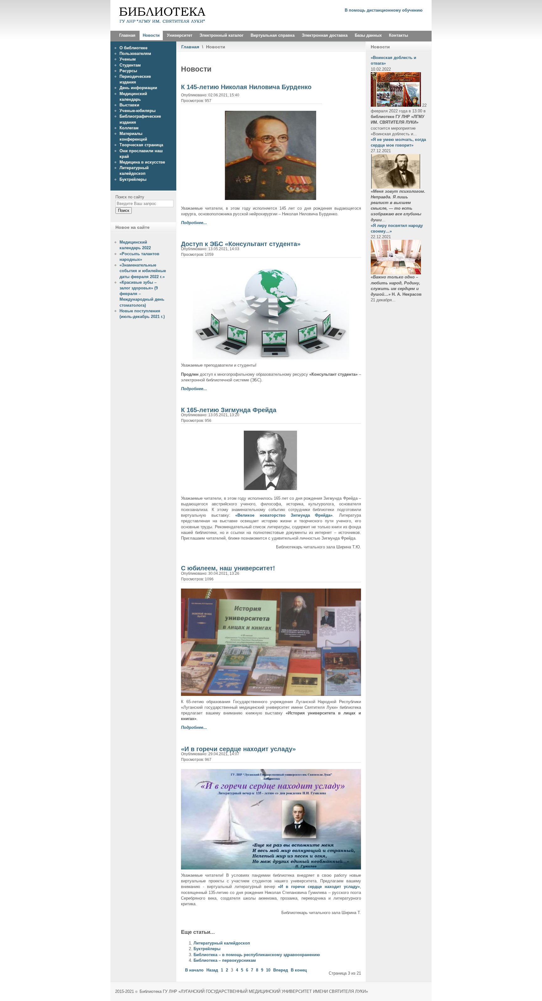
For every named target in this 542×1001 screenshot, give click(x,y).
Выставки (129, 105)
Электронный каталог (221, 35)
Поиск (123, 210)
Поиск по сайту (129, 197)
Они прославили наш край (141, 153)
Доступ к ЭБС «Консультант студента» (240, 243)
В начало (194, 970)
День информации (138, 87)
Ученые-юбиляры (138, 110)
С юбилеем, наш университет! (228, 568)
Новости (151, 35)
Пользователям (135, 53)
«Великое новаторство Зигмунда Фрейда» (283, 515)
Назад (212, 970)
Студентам (130, 65)
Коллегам (129, 128)
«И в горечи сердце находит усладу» (238, 748)
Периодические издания (135, 79)
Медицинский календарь (133, 96)
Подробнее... (194, 222)
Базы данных (368, 35)
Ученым (128, 59)
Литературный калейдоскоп (222, 943)
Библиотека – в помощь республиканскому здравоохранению (257, 954)
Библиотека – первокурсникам (225, 960)
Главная (127, 35)
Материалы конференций (133, 136)
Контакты (398, 35)
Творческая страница (141, 145)
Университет (179, 35)
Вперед (280, 970)
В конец (299, 970)
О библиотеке (133, 48)
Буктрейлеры (207, 948)
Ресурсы (128, 70)
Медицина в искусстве (142, 162)
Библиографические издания (140, 119)
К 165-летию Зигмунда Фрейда (228, 409)
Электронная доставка (325, 35)
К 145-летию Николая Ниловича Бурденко (246, 86)
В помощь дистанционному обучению (383, 10)
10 (268, 970)
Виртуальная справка (273, 35)
